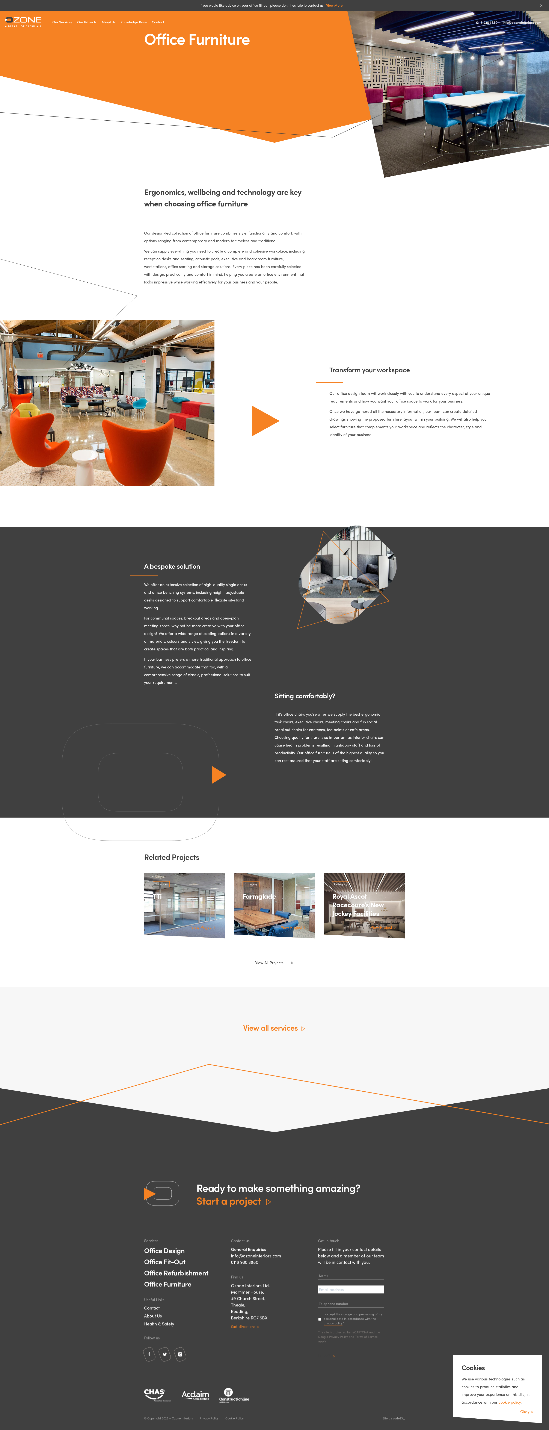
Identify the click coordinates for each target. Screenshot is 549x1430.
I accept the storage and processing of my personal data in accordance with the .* (353, 1318)
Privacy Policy (338, 1337)
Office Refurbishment (176, 1273)
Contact (158, 22)
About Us (109, 22)
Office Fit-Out (164, 1261)
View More (334, 5)
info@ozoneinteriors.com (521, 22)
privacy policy (333, 1323)
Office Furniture (167, 1284)
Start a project (228, 1200)
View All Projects (269, 962)
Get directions (243, 1326)
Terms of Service (366, 1337)
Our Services (62, 22)
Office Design (164, 1250)
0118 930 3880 (486, 22)
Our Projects (87, 22)
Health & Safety (159, 1324)
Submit (324, 1356)
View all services (270, 1027)
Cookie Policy (234, 1418)
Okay (524, 1411)
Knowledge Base (134, 22)
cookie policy (510, 1402)
